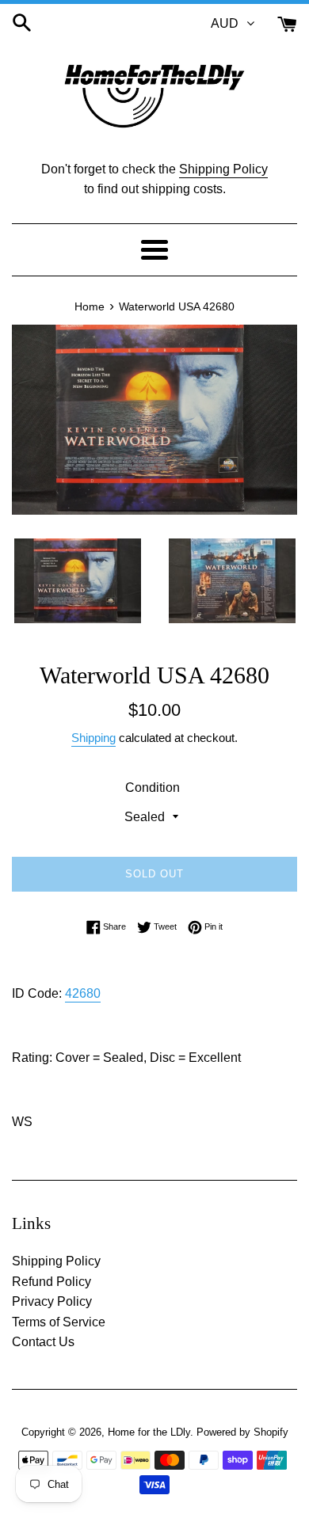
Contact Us (43, 1342)
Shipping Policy (223, 169)
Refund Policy (51, 1281)
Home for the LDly (149, 1432)
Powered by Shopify (242, 1432)
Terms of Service (58, 1322)
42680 (83, 993)
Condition (152, 787)
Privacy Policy (52, 1301)
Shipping (93, 737)
